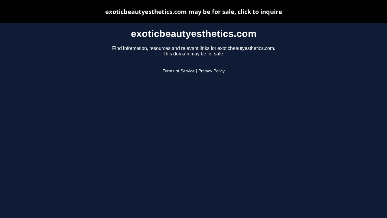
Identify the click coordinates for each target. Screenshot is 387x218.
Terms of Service (179, 71)
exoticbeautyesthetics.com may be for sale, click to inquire (193, 12)
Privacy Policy (211, 71)
